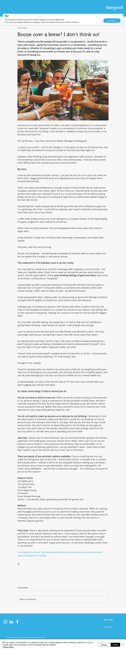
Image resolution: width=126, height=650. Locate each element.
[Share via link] (18, 564)
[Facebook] (17, 621)
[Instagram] (5, 621)
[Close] (123, 644)
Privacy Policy (8, 647)
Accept (115, 644)
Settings (104, 644)
